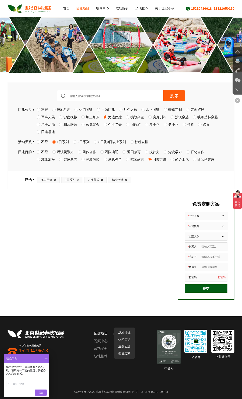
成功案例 (122, 8)
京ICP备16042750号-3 (154, 391)
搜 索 (174, 96)
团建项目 (82, 8)
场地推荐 (141, 8)
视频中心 (102, 8)
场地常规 (124, 332)
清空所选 (117, 179)
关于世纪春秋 (164, 8)
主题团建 (124, 346)
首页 (66, 8)
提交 (206, 288)
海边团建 (46, 179)
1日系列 (70, 179)
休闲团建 (124, 339)
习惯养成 (93, 179)
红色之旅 (124, 353)
